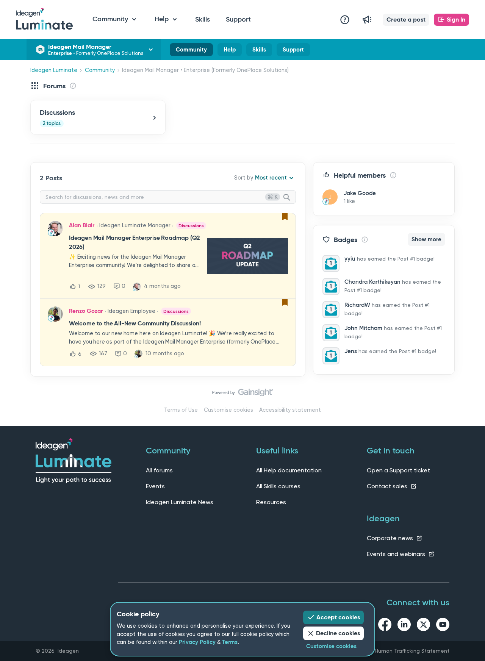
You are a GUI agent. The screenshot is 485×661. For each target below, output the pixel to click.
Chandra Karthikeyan (372, 281)
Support (238, 19)
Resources (271, 502)
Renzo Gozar (86, 311)
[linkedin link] (404, 626)
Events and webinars (397, 554)
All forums (159, 470)
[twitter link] (423, 626)
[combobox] (168, 197)
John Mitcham (363, 328)
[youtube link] (442, 626)
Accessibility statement (290, 410)
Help (229, 51)
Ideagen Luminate (53, 70)
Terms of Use (181, 410)
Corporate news (391, 538)
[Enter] (290, 198)
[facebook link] (384, 626)
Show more (426, 239)
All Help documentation (289, 470)
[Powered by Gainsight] (242, 394)
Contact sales (388, 486)
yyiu (349, 258)
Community (191, 51)
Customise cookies (228, 410)
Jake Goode (360, 193)
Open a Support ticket (398, 470)
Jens (350, 351)
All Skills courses (278, 486)
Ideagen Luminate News (179, 502)
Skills (202, 19)
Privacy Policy (197, 642)
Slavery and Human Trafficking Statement (396, 651)
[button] (406, 20)
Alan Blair (81, 225)
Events (155, 486)
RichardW (357, 305)
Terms (230, 642)
